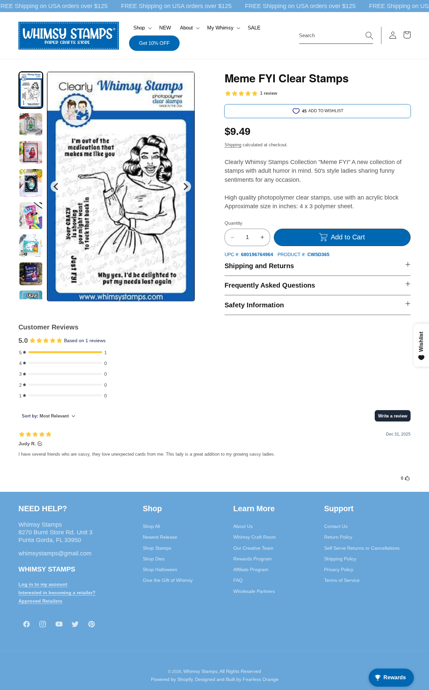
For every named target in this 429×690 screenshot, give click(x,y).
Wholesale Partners (254, 591)
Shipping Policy (340, 558)
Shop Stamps (157, 548)
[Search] (369, 35)
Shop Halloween (160, 569)
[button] (142, 27)
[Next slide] (185, 186)
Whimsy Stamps (200, 671)
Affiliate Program (250, 569)
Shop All (151, 526)
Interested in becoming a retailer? (57, 592)
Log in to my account (42, 584)
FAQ (238, 580)
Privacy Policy (338, 569)
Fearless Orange (261, 679)
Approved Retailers (40, 601)
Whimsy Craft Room (254, 537)
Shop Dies (154, 558)
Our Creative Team (253, 548)
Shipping (233, 144)
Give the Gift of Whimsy (168, 580)
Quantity (233, 223)
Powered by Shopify (172, 679)
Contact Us (336, 526)
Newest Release (160, 537)
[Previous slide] (56, 186)
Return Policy (338, 537)
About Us (243, 526)
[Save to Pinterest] (186, 81)
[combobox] (336, 35)
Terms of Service (342, 580)
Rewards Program (252, 558)
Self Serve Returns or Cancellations (362, 548)
